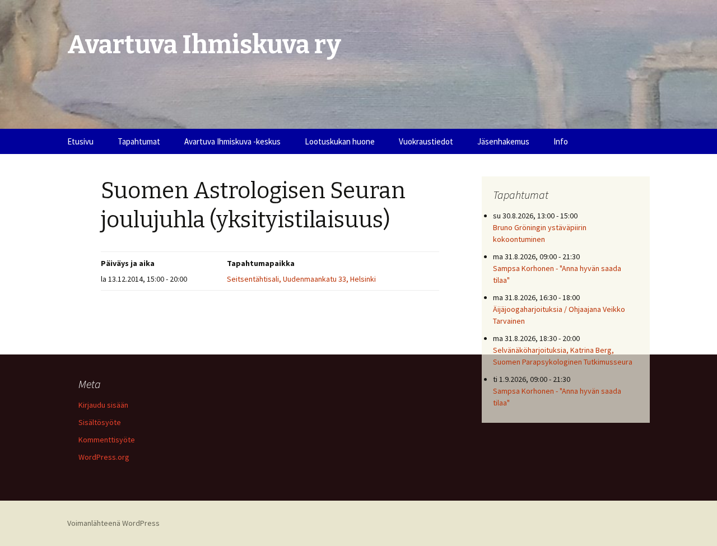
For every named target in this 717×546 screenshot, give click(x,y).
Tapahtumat (139, 141)
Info (560, 141)
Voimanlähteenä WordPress (113, 523)
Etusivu (80, 141)
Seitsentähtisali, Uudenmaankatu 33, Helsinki (301, 279)
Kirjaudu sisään (103, 405)
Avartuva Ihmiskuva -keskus (232, 141)
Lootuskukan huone (340, 141)
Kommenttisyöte (106, 440)
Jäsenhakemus (503, 141)
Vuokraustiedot (426, 141)
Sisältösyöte (99, 422)
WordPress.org (103, 457)
